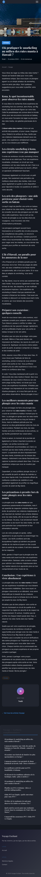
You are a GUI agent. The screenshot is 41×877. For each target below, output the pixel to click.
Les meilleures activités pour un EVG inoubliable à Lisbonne (17, 769)
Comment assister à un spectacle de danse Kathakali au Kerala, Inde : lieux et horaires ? (20, 762)
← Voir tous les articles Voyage (13, 713)
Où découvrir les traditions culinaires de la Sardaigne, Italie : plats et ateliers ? (19, 776)
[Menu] (37, 1)
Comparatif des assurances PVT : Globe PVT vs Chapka (19, 818)
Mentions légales (7, 861)
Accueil (4, 67)
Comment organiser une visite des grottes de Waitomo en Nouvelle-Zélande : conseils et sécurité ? (20, 748)
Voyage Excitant (9, 836)
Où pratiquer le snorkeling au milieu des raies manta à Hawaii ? (18, 740)
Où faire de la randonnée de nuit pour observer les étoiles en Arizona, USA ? (17, 802)
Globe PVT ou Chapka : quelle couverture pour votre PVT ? (18, 796)
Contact (4, 864)
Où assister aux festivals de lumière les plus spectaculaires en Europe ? (19, 756)
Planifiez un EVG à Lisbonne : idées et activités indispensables (17, 789)
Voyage (6, 42)
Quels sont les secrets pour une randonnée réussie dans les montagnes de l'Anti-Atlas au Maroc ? (20, 810)
